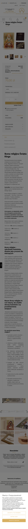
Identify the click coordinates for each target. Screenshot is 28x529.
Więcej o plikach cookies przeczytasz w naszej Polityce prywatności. (14, 508)
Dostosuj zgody (14, 516)
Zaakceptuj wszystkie (14, 520)
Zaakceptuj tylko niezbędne (14, 512)
